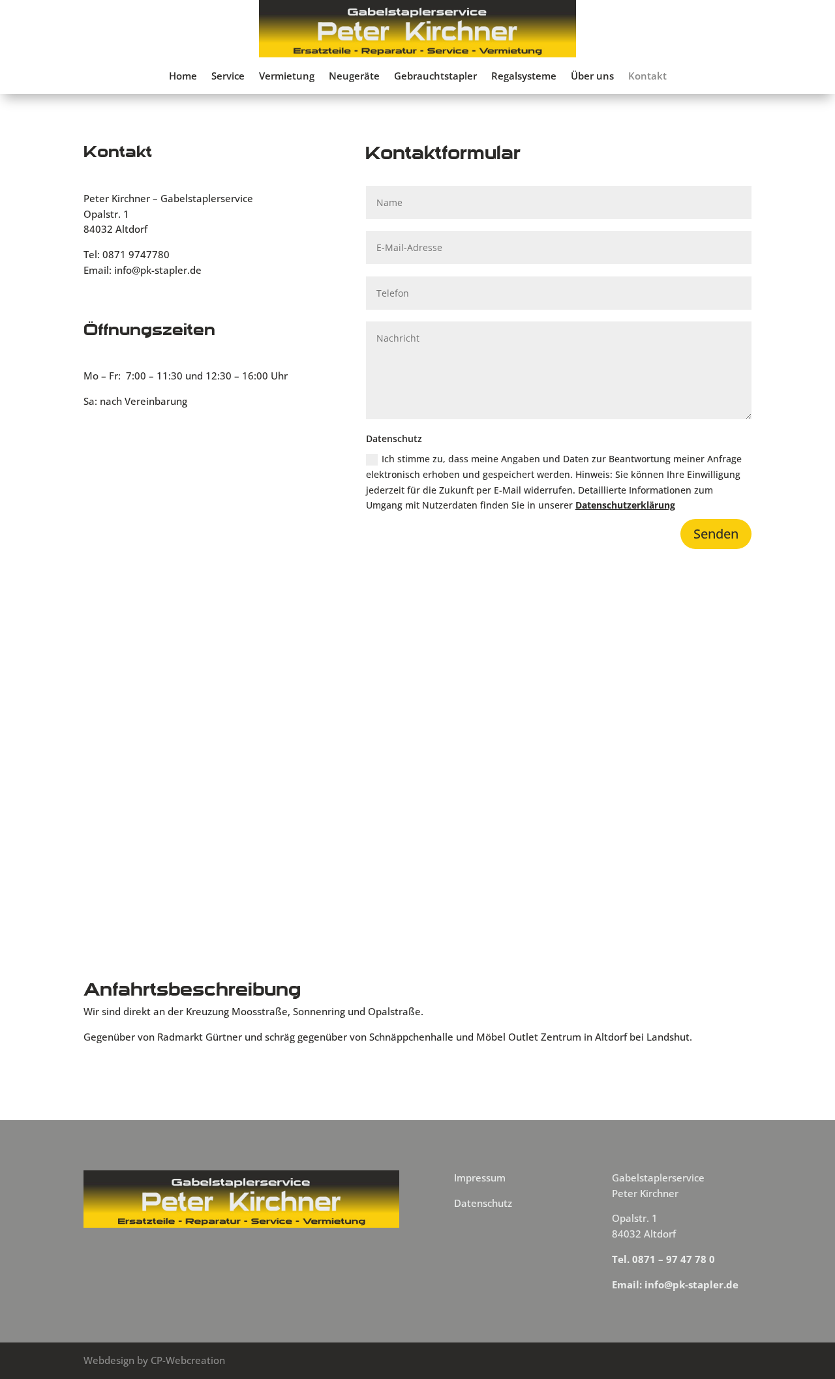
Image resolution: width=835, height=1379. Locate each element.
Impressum (480, 1177)
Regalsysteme (523, 76)
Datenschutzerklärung (625, 505)
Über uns (592, 76)
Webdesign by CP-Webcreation (154, 1360)
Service (228, 76)
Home (183, 76)
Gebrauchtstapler (435, 76)
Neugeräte (354, 76)
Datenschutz (483, 1202)
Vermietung (286, 76)
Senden (715, 533)
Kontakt (647, 76)
